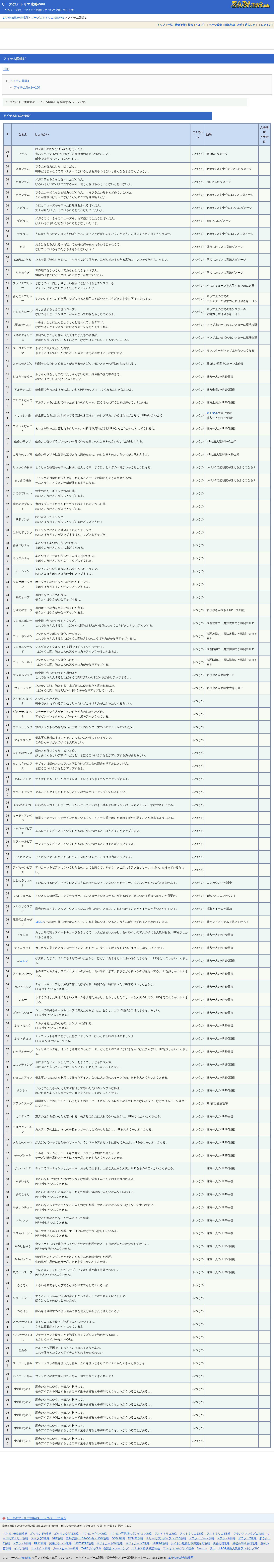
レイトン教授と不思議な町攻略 (190, 1543)
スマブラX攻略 (40, 1538)
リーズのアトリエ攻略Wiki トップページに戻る (36, 1518)
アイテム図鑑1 (13, 58)
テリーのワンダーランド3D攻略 (166, 1538)
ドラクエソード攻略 (201, 1538)
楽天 (212, 1548)
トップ (161, 24)
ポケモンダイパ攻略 (94, 1533)
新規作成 (229, 24)
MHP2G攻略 (160, 1543)
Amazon (202, 1548)
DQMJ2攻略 (135, 1538)
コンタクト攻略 (40, 1548)
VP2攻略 (57, 1538)
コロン (39, 921)
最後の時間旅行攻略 (245, 1543)
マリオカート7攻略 (138, 1543)
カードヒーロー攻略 (65, 1548)
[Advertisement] (137, 39)
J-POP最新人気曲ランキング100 (238, 1548)
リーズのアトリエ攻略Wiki (23, 4)
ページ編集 (215, 24)
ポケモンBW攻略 (41, 1533)
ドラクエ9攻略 (22, 1543)
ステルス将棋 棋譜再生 (145, 1548)
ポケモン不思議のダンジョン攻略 (131, 1533)
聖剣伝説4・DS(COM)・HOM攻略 (87, 1538)
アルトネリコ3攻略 (219, 1533)
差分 (240, 24)
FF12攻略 (40, 1543)
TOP (6, 69)
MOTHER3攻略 (84, 1543)
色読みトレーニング (116, 1548)
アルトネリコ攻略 (165, 1533)
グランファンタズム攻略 (248, 1533)
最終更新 (180, 24)
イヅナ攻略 (21, 1548)
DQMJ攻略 (118, 1538)
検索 (190, 24)
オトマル (212, 413)
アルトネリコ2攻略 (192, 1533)
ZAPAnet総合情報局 (15, 17)
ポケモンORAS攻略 (66, 1533)
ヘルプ (199, 24)
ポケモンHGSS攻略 (15, 1533)
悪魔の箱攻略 (221, 1543)
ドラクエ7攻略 (247, 1538)
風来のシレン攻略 (60, 1543)
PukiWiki (25, 1557)
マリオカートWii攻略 (109, 1543)
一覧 (170, 24)
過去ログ (250, 24)
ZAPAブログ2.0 (91, 1548)
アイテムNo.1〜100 (27, 87)
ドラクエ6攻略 (226, 1538)
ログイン (266, 24)
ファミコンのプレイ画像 (178, 1548)
